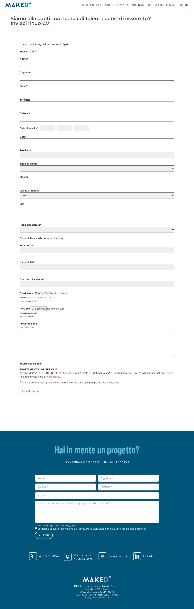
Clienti (131, 5)
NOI (141, 5)
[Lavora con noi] (102, 556)
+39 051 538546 (49, 556)
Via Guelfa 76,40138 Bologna (83, 556)
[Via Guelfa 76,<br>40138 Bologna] (68, 557)
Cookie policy (103, 597)
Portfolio (87, 5)
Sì (56, 238)
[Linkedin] (137, 556)
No (62, 238)
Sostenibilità (155, 5)
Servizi (120, 5)
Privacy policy (91, 597)
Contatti (171, 5)
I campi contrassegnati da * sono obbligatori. (55, 526)
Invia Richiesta (30, 391)
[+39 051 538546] (33, 556)
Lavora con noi (118, 556)
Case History (104, 5)
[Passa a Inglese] (186, 5)
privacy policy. (52, 376)
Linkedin (148, 556)
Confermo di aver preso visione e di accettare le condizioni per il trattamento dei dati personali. (92, 528)
